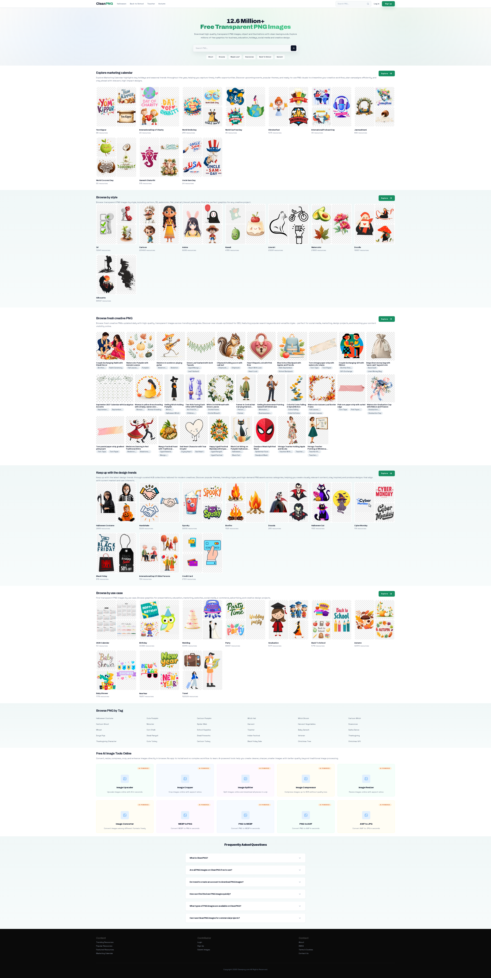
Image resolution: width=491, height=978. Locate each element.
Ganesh (280, 57)
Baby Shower (102, 693)
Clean (104, 3)
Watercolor (316, 247)
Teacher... (300, 452)
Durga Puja (100, 735)
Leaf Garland (193, 371)
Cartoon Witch (354, 718)
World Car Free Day (233, 130)
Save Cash (372, 368)
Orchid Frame (213, 409)
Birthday (143, 643)
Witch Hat (252, 718)
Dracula (222, 57)
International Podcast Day (323, 130)
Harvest (251, 724)
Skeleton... (162, 368)
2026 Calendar (102, 643)
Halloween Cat (317, 526)
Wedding (186, 643)
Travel (185, 693)
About (301, 942)
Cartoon (143, 247)
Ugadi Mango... (194, 368)
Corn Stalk (151, 730)
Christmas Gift (354, 741)
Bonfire (228, 526)
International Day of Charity (151, 130)
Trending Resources (105, 942)
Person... (241, 409)
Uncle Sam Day (188, 180)
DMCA (301, 946)
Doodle (357, 247)
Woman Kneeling (154, 409)
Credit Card (187, 576)
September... (103, 409)
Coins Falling (293, 409)
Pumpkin (145, 368)
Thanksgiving (354, 735)
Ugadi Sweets (165, 452)
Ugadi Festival (216, 455)
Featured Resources (105, 949)
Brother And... (346, 368)
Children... (191, 413)
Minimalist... (264, 409)
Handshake (144, 526)
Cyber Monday (360, 526)
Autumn (161, 4)
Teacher (151, 4)
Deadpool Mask (261, 455)
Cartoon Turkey (203, 741)
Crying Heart (186, 452)
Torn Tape (314, 368)
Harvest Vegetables (307, 724)
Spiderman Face (261, 452)
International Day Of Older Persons (154, 576)
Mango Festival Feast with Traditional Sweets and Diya (168, 449)
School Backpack (286, 371)
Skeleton (174, 368)
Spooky (185, 526)
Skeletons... (145, 452)
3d (97, 247)
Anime (185, 247)
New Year (143, 693)
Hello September (285, 368)
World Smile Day (189, 130)
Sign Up (200, 946)
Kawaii (228, 247)
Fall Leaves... (133, 368)
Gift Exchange (346, 371)
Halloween (121, 4)
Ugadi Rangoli (216, 452)
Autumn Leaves (315, 413)
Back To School (265, 57)
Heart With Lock (255, 368)
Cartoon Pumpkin (204, 718)
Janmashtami (360, 130)
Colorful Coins (294, 413)
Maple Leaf (235, 57)
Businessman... (265, 413)
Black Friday (101, 576)
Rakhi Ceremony (115, 368)
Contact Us (304, 953)
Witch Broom (303, 718)
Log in (376, 4)
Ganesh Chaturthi (147, 180)
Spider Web (202, 724)
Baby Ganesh (303, 730)
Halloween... (237, 452)
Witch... (169, 409)
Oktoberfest (274, 130)
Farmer (240, 413)
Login (199, 942)
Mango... (163, 455)
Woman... (140, 409)
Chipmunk (236, 368)
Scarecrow (249, 57)
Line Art (271, 247)
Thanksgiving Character (106, 741)
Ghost (210, 57)
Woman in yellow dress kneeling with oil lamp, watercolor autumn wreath (149, 407)
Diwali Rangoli (152, 735)
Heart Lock (253, 371)
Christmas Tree (304, 741)
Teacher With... (285, 452)
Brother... (101, 368)
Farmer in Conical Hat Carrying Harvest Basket (245, 407)
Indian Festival (254, 735)
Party (227, 643)
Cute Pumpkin (152, 718)
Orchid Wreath (214, 413)
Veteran (301, 735)
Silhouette (101, 298)
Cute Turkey (152, 741)
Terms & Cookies (306, 949)
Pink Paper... (356, 409)
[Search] (368, 4)
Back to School (137, 4)
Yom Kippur (101, 130)
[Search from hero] (293, 48)
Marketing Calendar (104, 953)
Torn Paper (326, 368)
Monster (150, 724)
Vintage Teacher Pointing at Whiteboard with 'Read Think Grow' (318, 449)
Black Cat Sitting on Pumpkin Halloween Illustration (239, 449)
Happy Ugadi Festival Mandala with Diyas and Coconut (218, 449)
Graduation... (374, 409)
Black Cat (236, 455)
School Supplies (204, 730)
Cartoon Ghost (102, 724)
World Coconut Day (104, 180)
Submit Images (203, 949)
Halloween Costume (105, 526)
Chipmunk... (223, 368)
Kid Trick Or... (192, 409)
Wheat (99, 730)
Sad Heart (199, 452)
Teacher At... (314, 452)
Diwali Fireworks (203, 735)
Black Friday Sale (255, 741)
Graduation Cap (375, 413)
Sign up (388, 4)
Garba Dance (353, 730)
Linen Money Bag (375, 371)
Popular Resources (104, 946)
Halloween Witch (172, 413)
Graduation (273, 643)
